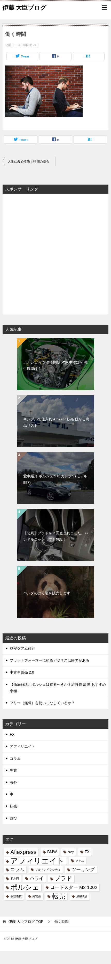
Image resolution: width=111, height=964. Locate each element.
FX (12, 734)
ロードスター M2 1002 (73, 887)
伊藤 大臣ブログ (24, 7)
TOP (26, 921)
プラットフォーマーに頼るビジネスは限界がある (49, 660)
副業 (13, 770)
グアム (79, 860)
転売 (13, 806)
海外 (13, 782)
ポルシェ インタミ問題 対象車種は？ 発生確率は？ (55, 365)
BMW (52, 852)
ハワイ (37, 878)
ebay (71, 851)
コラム (15, 758)
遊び (13, 818)
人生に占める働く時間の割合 (28, 161)
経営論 (37, 896)
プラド (63, 878)
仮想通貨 (16, 896)
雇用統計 (82, 896)
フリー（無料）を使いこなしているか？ (42, 703)
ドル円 (14, 878)
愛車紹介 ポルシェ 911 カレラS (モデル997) (55, 479)
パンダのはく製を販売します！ (48, 593)
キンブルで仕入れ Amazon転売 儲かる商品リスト (56, 422)
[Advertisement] (55, 253)
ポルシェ (24, 887)
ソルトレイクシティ (48, 869)
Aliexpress (23, 852)
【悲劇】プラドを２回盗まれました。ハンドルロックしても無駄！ (55, 536)
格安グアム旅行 (22, 648)
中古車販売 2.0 (22, 672)
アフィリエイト (22, 746)
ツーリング (83, 869)
